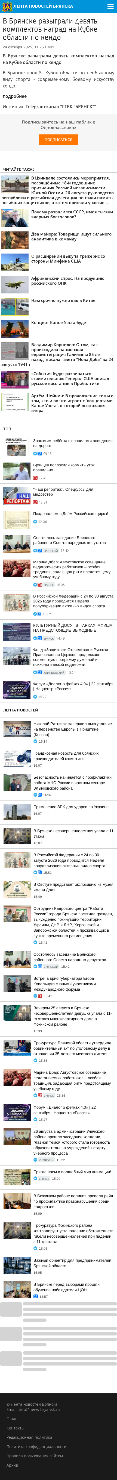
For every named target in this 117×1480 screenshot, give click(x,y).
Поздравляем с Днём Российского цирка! (70, 513)
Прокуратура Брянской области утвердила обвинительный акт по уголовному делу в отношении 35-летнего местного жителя (72, 1048)
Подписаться (58, 139)
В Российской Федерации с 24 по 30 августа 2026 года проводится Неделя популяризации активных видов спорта (73, 601)
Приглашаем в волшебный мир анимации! (72, 1172)
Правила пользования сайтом (35, 1455)
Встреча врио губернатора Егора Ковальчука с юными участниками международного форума (64, 983)
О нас (12, 1418)
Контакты (15, 1428)
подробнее (15, 96)
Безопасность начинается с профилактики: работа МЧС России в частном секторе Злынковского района (73, 782)
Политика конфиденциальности (36, 1446)
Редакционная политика (29, 1437)
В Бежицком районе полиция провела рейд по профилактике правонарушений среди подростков (73, 1201)
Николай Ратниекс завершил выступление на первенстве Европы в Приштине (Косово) (72, 729)
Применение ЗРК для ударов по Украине (71, 807)
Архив (12, 1465)
